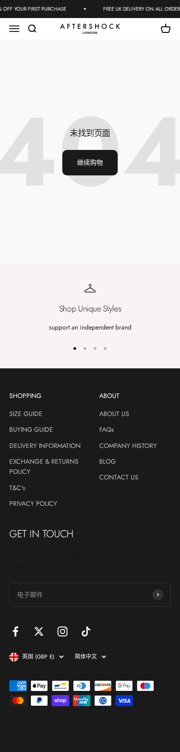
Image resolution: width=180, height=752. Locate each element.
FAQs (106, 429)
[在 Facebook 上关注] (15, 631)
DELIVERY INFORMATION (45, 445)
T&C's (17, 487)
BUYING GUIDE (31, 429)
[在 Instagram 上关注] (62, 631)
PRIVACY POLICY (33, 503)
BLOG (107, 461)
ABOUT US (114, 413)
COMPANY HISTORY (128, 445)
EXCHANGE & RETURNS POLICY (43, 466)
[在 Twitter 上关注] (39, 631)
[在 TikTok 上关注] (86, 631)
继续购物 (90, 162)
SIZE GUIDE (25, 413)
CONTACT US (118, 477)
